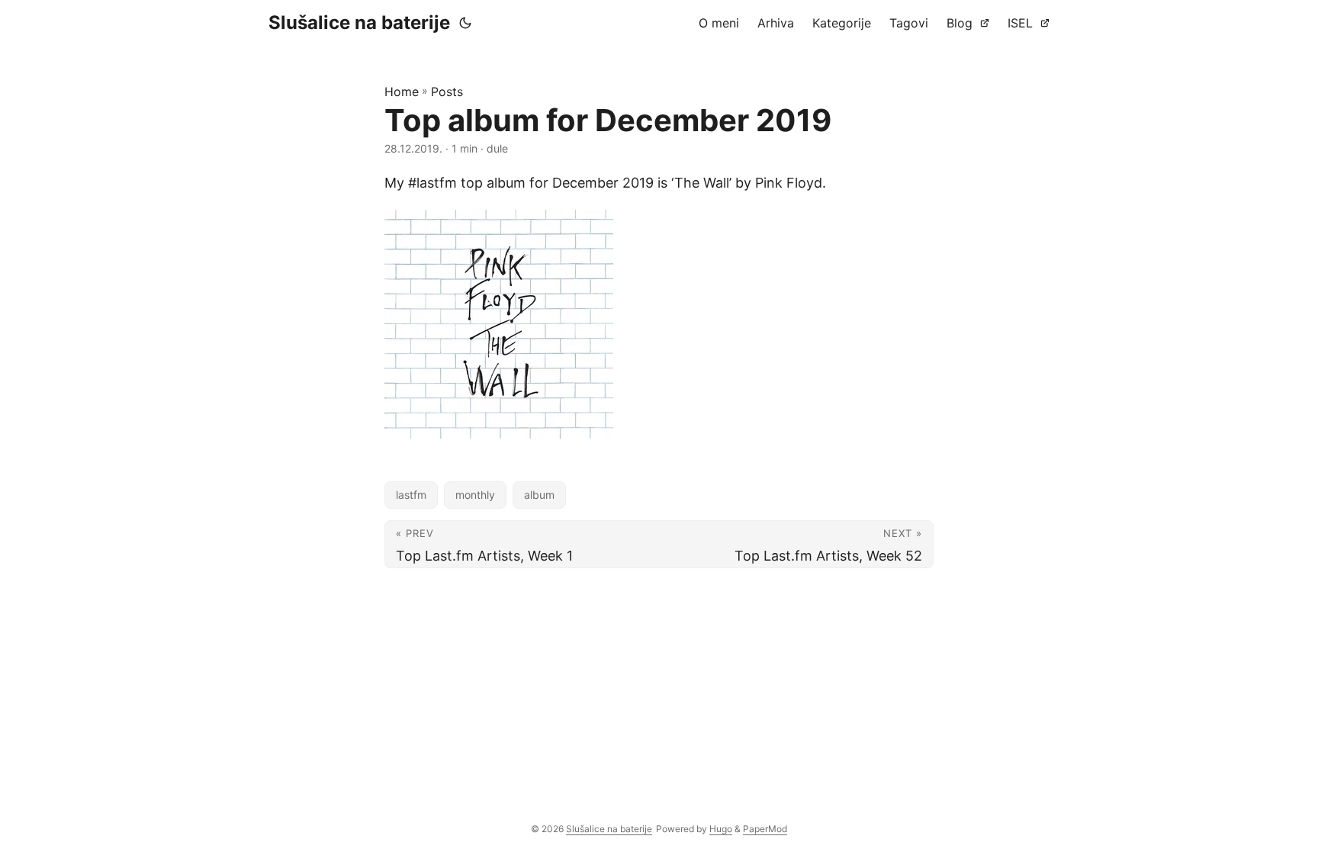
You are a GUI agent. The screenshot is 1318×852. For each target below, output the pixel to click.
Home (401, 91)
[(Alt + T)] (465, 23)
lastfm (411, 494)
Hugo (720, 828)
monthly (475, 494)
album (539, 494)
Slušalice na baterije (359, 22)
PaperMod (765, 828)
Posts (447, 91)
